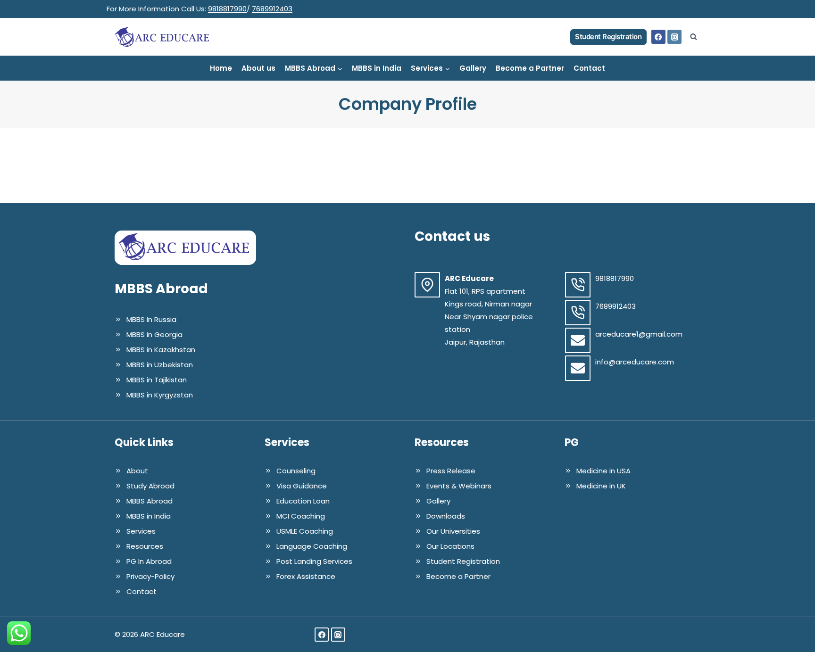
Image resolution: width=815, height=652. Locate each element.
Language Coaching (311, 546)
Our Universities (453, 531)
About (137, 471)
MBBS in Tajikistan (156, 380)
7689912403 (272, 9)
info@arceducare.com (634, 362)
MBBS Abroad (149, 501)
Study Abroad (150, 486)
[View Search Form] (693, 37)
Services (141, 531)
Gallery (472, 68)
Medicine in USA (603, 471)
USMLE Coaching (304, 531)
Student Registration (608, 36)
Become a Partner (530, 68)
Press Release (450, 471)
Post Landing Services (314, 561)
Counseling (296, 471)
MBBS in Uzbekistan (159, 365)
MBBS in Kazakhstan (160, 350)
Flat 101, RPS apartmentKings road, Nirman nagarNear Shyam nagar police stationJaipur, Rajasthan (489, 316)
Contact (589, 68)
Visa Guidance (301, 486)
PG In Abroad (149, 561)
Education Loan (303, 501)
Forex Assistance (305, 576)
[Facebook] (658, 37)
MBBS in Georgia (154, 334)
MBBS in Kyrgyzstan (159, 395)
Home (221, 68)
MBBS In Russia (151, 319)
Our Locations (450, 546)
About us (258, 68)
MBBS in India (376, 68)
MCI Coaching (300, 516)
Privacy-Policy (150, 576)
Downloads (445, 516)
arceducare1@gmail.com (638, 334)
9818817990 (227, 9)
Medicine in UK (601, 486)
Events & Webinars (458, 486)
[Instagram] (674, 37)
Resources (144, 546)
